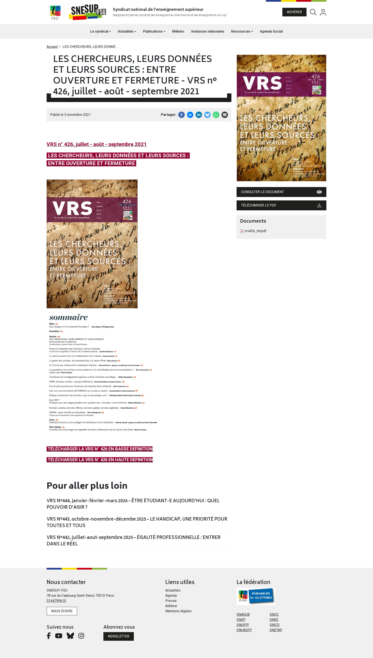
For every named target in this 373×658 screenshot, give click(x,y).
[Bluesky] (70, 637)
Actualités (172, 590)
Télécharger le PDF (258, 205)
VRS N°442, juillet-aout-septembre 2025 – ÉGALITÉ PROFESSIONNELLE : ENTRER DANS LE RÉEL (134, 541)
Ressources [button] (240, 31)
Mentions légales (178, 611)
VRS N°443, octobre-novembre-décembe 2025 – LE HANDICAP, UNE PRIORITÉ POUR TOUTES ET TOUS (137, 522)
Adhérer (294, 12)
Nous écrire (62, 611)
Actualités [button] (126, 31)
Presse (171, 601)
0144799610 (56, 601)
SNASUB (243, 614)
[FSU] (55, 12)
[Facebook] (181, 114)
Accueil (52, 47)
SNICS (275, 625)
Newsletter (118, 636)
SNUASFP (244, 630)
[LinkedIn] (199, 114)
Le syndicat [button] (99, 31)
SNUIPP (243, 625)
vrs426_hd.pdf (255, 231)
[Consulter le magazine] (281, 118)
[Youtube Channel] (58, 637)
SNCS (274, 614)
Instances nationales (207, 31)
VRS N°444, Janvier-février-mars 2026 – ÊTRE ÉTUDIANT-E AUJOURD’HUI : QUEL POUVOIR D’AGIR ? (133, 504)
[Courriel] (224, 114)
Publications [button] (153, 31)
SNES (274, 620)
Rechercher (313, 12)
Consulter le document (262, 192)
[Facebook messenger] (190, 114)
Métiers (178, 31)
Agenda (171, 595)
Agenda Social (271, 31)
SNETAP (276, 630)
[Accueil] (88, 12)
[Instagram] (81, 637)
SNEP (241, 620)
